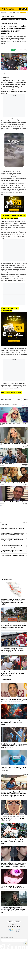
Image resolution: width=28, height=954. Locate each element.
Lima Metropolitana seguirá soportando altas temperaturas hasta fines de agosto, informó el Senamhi (12, 673)
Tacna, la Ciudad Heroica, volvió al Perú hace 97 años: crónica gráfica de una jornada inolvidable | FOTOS (12, 534)
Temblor (10, 12)
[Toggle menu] (2, 9)
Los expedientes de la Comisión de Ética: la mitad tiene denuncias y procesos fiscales (12, 551)
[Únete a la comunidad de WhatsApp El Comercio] (13, 50)
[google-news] (20, 926)
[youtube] (15, 926)
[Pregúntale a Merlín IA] (25, 943)
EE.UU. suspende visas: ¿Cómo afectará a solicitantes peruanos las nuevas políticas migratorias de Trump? (12, 650)
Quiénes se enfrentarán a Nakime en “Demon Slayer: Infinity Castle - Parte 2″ (12, 887)
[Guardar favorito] (23, 50)
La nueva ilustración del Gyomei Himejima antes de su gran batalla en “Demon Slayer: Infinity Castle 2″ (13, 818)
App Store (10, 921)
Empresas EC (22, 12)
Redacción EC (6, 77)
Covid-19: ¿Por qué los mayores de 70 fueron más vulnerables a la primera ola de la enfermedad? (13, 768)
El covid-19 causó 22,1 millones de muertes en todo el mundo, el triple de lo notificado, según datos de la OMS (14, 745)
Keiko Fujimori (16, 12)
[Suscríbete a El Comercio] (22, 9)
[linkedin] (17, 926)
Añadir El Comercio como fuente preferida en (14, 19)
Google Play (17, 921)
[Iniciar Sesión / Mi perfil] (25, 9)
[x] (10, 926)
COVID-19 (11, 399)
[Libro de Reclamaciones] (17, 930)
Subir (13, 940)
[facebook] (8, 926)
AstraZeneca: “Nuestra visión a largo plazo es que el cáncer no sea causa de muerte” (14, 700)
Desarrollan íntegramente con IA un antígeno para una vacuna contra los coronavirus (11, 722)
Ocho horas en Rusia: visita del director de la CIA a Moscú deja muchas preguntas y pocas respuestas (11, 546)
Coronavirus (18, 399)
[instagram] (13, 926)
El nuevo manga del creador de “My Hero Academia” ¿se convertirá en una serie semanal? (13, 841)
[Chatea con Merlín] (20, 9)
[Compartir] (25, 50)
